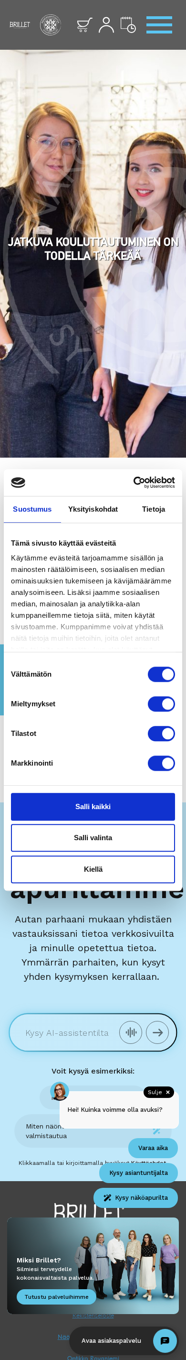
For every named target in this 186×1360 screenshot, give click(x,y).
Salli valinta (93, 838)
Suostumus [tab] (32, 509)
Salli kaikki (93, 806)
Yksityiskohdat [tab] (93, 509)
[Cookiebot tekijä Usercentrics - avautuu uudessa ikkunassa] (134, 482)
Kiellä (93, 869)
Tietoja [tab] (153, 509)
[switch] (161, 704)
